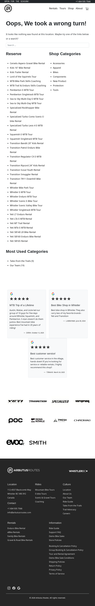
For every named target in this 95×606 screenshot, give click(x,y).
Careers (66, 513)
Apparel (57, 67)
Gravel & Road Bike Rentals (20, 540)
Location (67, 489)
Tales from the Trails (20, 260)
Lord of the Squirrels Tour (23, 76)
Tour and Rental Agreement (62, 554)
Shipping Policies (57, 561)
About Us (67, 493)
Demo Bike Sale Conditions (61, 558)
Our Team (15, 265)
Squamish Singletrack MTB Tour (26, 138)
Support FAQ (55, 532)
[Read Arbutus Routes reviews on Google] (18, 588)
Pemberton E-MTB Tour (22, 89)
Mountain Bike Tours (45, 489)
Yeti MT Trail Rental (20, 223)
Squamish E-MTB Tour (21, 134)
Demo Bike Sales (56, 536)
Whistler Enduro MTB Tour (23, 196)
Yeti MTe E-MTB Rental (21, 227)
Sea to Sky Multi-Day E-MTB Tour (27, 98)
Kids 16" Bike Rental (20, 67)
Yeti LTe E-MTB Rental (21, 218)
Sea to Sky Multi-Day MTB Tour (26, 103)
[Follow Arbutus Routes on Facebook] (13, 588)
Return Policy (55, 565)
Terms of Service (56, 573)
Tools (55, 89)
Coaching (39, 501)
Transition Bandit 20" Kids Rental (27, 143)
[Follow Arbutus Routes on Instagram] (8, 588)
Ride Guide (68, 501)
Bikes (55, 72)
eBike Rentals (13, 532)
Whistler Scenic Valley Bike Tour (26, 205)
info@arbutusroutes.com (19, 512)
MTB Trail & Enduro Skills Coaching (28, 85)
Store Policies (55, 540)
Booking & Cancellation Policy (63, 546)
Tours (62, 8)
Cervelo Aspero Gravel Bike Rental (27, 63)
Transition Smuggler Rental (24, 174)
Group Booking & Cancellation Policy (66, 550)
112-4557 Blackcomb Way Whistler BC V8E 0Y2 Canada (19, 493)
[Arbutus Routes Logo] (7, 8)
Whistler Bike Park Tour (22, 187)
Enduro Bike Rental (16, 528)
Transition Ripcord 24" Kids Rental (27, 165)
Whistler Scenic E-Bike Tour (24, 200)
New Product (59, 81)
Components (59, 76)
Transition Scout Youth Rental (25, 169)
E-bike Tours (41, 493)
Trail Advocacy (69, 509)
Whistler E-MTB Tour (20, 192)
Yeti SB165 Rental (19, 240)
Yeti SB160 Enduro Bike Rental (25, 236)
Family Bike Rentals (16, 536)
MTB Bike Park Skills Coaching (25, 81)
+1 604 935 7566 (14, 508)
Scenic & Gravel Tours (45, 497)
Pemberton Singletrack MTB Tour (27, 94)
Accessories (59, 63)
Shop (71, 8)
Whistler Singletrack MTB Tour (25, 209)
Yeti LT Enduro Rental (21, 214)
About (79, 8)
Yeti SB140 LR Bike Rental (23, 232)
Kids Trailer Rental (19, 72)
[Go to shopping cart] (87, 8)
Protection (58, 85)
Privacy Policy (55, 569)
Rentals (53, 8)
